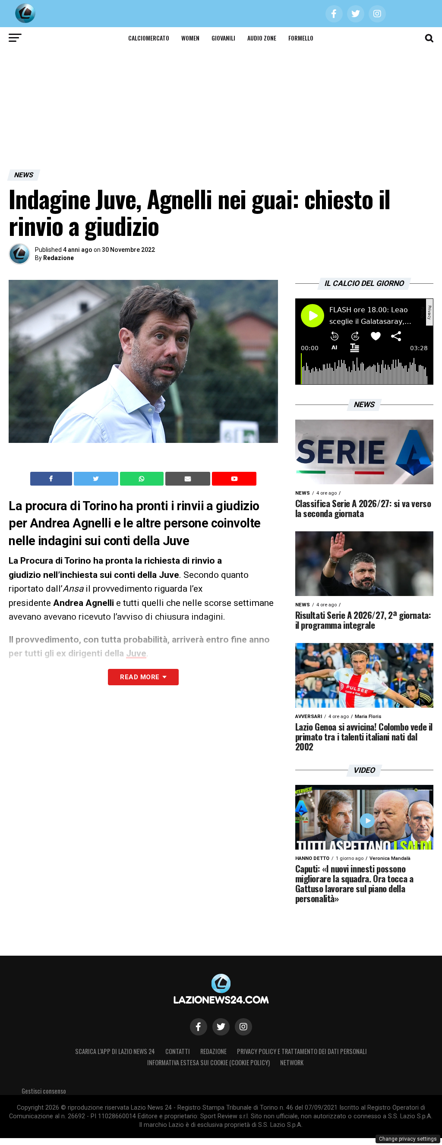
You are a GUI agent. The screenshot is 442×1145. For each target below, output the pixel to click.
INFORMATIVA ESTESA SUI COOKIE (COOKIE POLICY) (208, 1062)
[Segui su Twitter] (221, 1026)
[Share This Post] (143, 479)
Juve (136, 653)
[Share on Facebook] (52, 479)
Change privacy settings (408, 1139)
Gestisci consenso (44, 1090)
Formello (300, 37)
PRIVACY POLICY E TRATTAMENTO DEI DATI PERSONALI (302, 1051)
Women (190, 37)
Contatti (177, 1051)
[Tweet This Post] (97, 479)
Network (291, 1062)
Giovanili (223, 37)
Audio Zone (261, 37)
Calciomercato (148, 37)
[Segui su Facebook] (198, 1026)
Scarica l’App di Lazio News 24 (115, 1051)
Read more (139, 677)
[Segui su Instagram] (243, 1026)
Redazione (58, 257)
